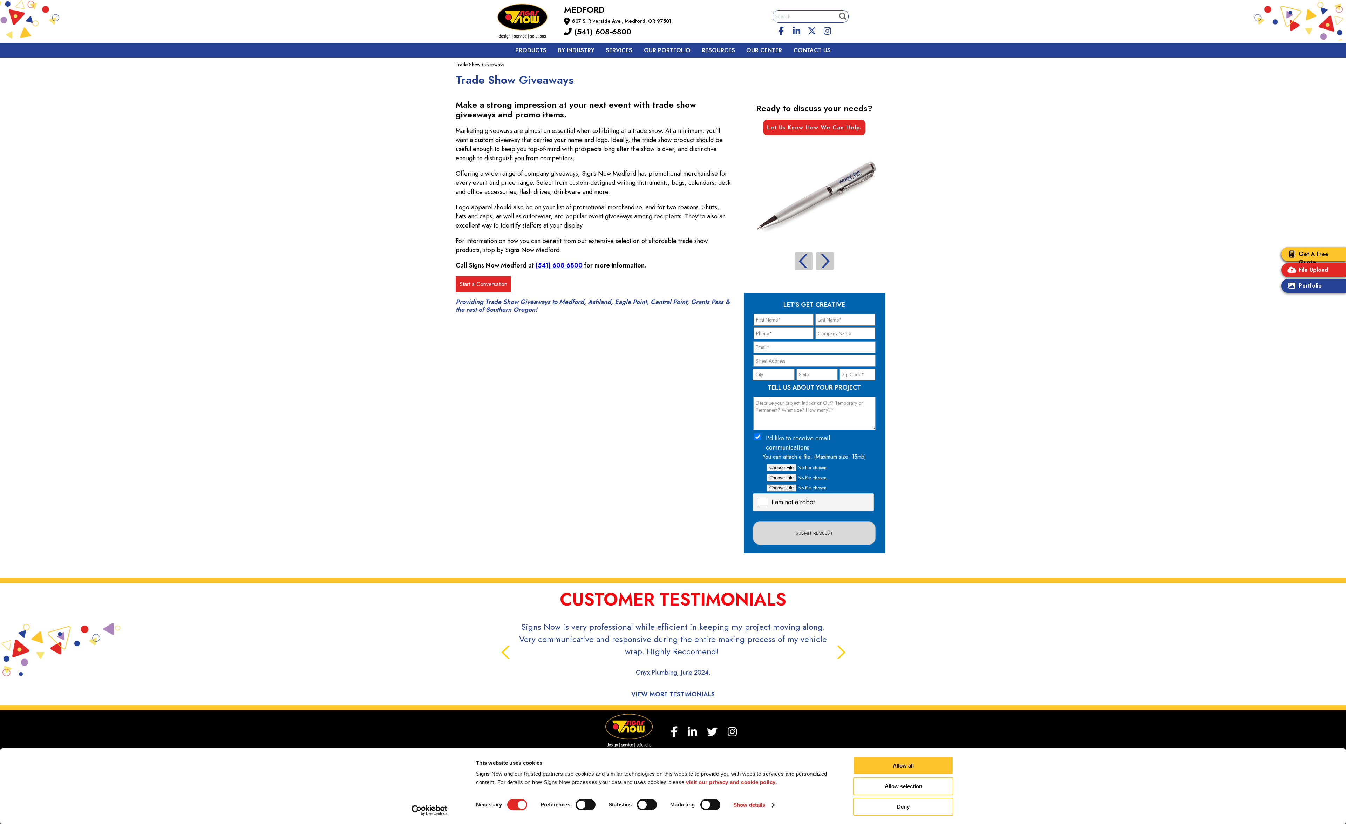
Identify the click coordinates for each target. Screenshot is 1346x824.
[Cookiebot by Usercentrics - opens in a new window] (429, 810)
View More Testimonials (673, 694)
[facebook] (781, 30)
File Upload (1313, 270)
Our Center (764, 50)
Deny (903, 807)
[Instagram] (827, 30)
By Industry (576, 50)
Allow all (903, 766)
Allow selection (903, 786)
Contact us (812, 50)
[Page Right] (825, 261)
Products (530, 50)
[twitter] (812, 30)
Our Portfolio (667, 50)
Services (619, 50)
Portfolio (1310, 286)
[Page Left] (804, 261)
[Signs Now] (527, 22)
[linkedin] (797, 30)
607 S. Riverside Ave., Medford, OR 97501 (621, 21)
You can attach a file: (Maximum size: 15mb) (814, 457)
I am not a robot (793, 502)
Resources (718, 50)
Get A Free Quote (1313, 258)
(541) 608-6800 (601, 31)
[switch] (586, 804)
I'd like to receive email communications (798, 443)
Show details (749, 805)
